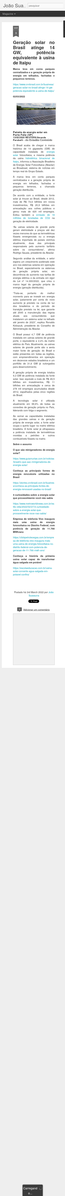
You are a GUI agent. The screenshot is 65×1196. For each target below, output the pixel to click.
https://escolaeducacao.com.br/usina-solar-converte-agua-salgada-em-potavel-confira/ (32, 571)
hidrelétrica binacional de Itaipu (34, 159)
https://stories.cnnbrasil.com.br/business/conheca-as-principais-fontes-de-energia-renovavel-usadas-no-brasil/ (33, 486)
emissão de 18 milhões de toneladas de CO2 (34, 216)
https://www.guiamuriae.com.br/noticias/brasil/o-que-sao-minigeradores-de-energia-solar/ (33, 462)
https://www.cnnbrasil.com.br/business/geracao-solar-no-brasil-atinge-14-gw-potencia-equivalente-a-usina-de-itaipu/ (33, 87)
